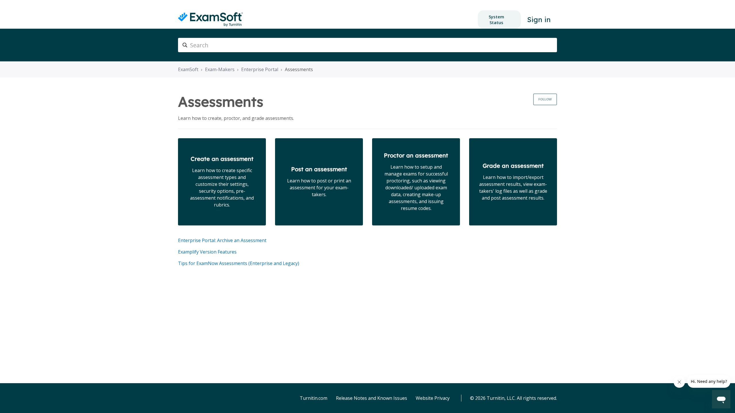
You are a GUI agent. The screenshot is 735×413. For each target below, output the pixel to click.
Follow (545, 99)
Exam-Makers (220, 69)
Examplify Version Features (207, 252)
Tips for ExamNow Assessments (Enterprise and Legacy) (238, 263)
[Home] (210, 19)
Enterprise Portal (259, 69)
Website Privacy (433, 398)
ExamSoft (188, 69)
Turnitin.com (313, 398)
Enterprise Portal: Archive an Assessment (222, 240)
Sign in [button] (539, 19)
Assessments (299, 69)
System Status (496, 19)
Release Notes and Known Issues (371, 398)
